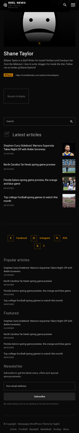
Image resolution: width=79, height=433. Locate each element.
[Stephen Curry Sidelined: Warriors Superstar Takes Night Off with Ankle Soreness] (68, 149)
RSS (65, 238)
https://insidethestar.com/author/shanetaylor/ (37, 75)
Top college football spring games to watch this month (31, 199)
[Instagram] (34, 238)
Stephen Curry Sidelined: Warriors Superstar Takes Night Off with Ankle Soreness (29, 147)
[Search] (71, 121)
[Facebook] (11, 238)
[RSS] (57, 238)
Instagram (45, 238)
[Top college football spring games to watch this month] (68, 201)
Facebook (21, 238)
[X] (39, 43)
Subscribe (39, 396)
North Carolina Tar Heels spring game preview (29, 165)
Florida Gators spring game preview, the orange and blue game (30, 182)
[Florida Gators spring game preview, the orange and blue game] (68, 183)
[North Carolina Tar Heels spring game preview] (68, 166)
